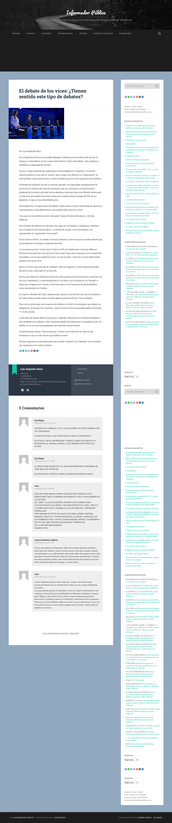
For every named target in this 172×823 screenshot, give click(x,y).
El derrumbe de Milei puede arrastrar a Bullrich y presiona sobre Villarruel (141, 127)
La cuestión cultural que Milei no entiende (142, 182)
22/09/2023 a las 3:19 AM (44, 461)
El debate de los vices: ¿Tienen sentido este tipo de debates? (52, 94)
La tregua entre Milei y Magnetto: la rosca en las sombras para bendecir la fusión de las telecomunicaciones (142, 187)
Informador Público (86, 12)
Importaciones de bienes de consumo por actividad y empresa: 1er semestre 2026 (142, 208)
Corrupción (125, 33)
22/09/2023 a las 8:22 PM (44, 543)
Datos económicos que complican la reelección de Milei (140, 564)
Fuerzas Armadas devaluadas (137, 160)
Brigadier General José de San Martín (140, 223)
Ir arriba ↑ (158, 817)
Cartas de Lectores (103, 33)
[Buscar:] (142, 86)
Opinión (83, 33)
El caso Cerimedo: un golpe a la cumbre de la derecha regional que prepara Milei (142, 176)
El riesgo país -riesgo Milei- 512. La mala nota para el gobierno (142, 170)
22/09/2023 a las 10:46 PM (44, 577)
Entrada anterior (83, 380)
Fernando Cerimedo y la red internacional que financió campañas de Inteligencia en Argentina (142, 150)
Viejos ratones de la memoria (137, 203)
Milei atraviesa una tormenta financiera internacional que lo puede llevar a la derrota (141, 134)
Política (31, 33)
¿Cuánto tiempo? (132, 156)
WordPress (60, 817)
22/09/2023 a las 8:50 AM (44, 489)
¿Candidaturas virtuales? (135, 200)
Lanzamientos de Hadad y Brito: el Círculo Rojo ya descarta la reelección (142, 214)
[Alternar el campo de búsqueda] (159, 34)
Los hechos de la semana (136, 140)
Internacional (65, 33)
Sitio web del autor (28, 390)
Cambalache (131, 144)
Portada (16, 33)
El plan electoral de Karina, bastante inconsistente (143, 727)
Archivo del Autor (22, 390)
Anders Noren (144, 817)
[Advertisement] (86, 55)
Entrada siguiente (84, 384)
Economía (46, 33)
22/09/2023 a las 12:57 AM (44, 423)
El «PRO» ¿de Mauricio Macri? (137, 227)
